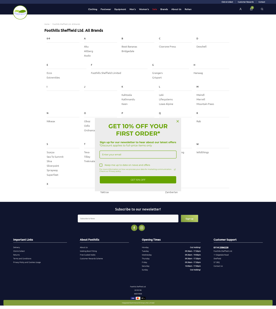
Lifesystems (166, 99)
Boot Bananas (129, 46)
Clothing (92, 9)
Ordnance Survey (94, 130)
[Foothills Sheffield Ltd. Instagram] (142, 228)
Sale (154, 9)
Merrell (201, 99)
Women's (144, 9)
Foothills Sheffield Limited (106, 72)
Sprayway (52, 170)
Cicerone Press (167, 46)
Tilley (87, 156)
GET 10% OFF (138, 179)
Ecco (49, 72)
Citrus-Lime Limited (147, 303)
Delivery (16, 247)
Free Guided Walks (87, 254)
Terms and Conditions (22, 258)
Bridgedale (128, 51)
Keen (125, 103)
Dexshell (202, 46)
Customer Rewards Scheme (91, 258)
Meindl (201, 94)
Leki (161, 94)
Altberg (88, 51)
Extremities (53, 77)
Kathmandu (128, 99)
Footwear (106, 9)
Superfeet (52, 174)
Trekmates (90, 161)
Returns (16, 254)
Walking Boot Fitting (88, 251)
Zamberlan (171, 192)
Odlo (87, 125)
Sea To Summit (55, 156)
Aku (86, 46)
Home (46, 24)
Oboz (87, 121)
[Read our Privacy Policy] (175, 169)
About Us (176, 9)
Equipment (120, 9)
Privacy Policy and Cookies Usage (27, 262)
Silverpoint (53, 165)
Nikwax (51, 121)
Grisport (157, 77)
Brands (164, 9)
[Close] (177, 121)
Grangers (157, 72)
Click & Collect (19, 251)
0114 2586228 (221, 247)
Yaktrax (104, 192)
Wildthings (203, 152)
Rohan (188, 9)
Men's (133, 9)
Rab (199, 121)
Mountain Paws (205, 103)
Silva (49, 161)
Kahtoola (127, 94)
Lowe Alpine (166, 103)
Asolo (87, 55)
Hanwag (198, 72)
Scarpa (50, 152)
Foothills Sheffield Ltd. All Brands (66, 24)
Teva (86, 152)
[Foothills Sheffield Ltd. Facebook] (134, 228)
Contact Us (218, 266)
